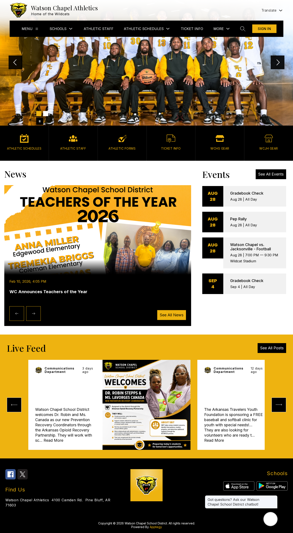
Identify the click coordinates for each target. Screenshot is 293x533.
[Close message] (274, 497)
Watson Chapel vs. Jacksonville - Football (250, 246)
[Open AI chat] (270, 519)
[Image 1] (38, 113)
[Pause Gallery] (39, 121)
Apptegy (156, 527)
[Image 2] (45, 113)
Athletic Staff (98, 29)
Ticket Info (192, 29)
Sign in (264, 29)
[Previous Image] (15, 63)
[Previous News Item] (16, 313)
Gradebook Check (246, 193)
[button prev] (14, 405)
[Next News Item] (33, 313)
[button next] (279, 405)
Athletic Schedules (144, 29)
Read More (53, 440)
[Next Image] (277, 63)
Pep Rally (238, 219)
